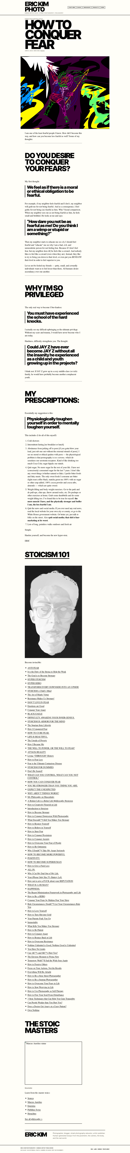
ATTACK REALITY (37, 751)
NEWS (102, 7)
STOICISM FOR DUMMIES (41, 767)
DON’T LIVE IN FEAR (38, 702)
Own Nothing (33, 1010)
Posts (43, 50)
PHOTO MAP (106, 1149)
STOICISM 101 (47, 554)
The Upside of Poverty (37, 740)
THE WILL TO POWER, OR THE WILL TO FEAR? (51, 748)
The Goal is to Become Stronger (41, 675)
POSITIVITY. (34, 857)
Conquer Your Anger (37, 709)
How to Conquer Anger (38, 933)
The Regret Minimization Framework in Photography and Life (54, 892)
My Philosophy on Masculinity (41, 796)
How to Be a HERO (36, 896)
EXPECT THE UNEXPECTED (41, 789)
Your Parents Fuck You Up (39, 918)
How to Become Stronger (38, 812)
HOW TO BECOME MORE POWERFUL (46, 854)
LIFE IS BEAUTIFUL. (38, 736)
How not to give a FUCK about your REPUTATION (50, 880)
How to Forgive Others (37, 964)
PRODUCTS (96, 7)
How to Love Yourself (37, 910)
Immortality (33, 922)
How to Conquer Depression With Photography (48, 816)
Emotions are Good (36, 705)
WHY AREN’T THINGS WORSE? (43, 793)
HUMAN (100, 1149)
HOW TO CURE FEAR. (38, 732)
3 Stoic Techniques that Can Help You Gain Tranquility (51, 998)
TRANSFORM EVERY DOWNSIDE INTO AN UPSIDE (53, 686)
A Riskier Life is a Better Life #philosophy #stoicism (50, 800)
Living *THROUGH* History (41, 755)
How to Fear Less (35, 759)
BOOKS (79, 7)
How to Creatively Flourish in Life (42, 804)
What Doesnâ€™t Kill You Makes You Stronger (48, 819)
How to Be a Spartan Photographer (43, 979)
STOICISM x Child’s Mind (39, 690)
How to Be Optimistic (37, 846)
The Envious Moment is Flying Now (43, 956)
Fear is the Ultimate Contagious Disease (45, 763)
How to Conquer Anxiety (38, 838)
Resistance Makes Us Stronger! (41, 698)
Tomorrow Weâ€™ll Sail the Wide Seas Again (48, 960)
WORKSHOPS (87, 7)
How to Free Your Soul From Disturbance (46, 994)
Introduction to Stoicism (38, 808)
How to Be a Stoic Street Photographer (44, 975)
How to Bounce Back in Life (40, 937)
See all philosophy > (33, 1118)
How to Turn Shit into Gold (39, 914)
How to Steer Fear (35, 831)
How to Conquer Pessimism (40, 835)
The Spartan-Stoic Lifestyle (39, 725)
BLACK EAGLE (35, 713)
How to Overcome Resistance (40, 941)
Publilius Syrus (34, 1109)
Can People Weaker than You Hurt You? (45, 1002)
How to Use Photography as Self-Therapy (45, 990)
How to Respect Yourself (38, 823)
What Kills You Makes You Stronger (43, 925)
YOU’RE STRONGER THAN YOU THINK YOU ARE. (53, 785)
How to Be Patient (35, 929)
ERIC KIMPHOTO (36, 6)
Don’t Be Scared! (35, 770)
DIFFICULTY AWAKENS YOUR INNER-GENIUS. (51, 717)
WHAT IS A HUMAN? (38, 884)
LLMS (95, 1149)
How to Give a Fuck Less (38, 865)
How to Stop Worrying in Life (40, 987)
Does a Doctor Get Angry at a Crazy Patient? (47, 1006)
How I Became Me (36, 744)
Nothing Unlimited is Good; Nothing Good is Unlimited (52, 945)
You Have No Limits (36, 948)
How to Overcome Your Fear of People (44, 842)
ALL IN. (31, 869)
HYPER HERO (34, 683)
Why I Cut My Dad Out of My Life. (43, 873)
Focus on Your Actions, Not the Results (45, 968)
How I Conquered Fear (37, 728)
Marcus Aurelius (28, 1088)
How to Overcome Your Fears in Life (44, 983)
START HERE (72, 7)
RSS (92, 1149)
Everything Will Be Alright (39, 971)
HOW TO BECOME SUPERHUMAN (45, 861)
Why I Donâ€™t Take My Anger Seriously (46, 850)
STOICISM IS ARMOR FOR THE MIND (46, 721)
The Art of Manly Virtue (38, 694)
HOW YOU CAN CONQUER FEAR (44, 781)
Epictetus (31, 1105)
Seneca (31, 1098)
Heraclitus (32, 1113)
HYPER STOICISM (37, 679)
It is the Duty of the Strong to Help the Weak (47, 671)
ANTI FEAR (33, 667)
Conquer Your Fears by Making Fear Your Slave (48, 900)
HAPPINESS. (34, 888)
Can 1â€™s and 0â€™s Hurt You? (43, 952)
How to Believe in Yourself (39, 827)
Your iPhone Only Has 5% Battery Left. (45, 877)
